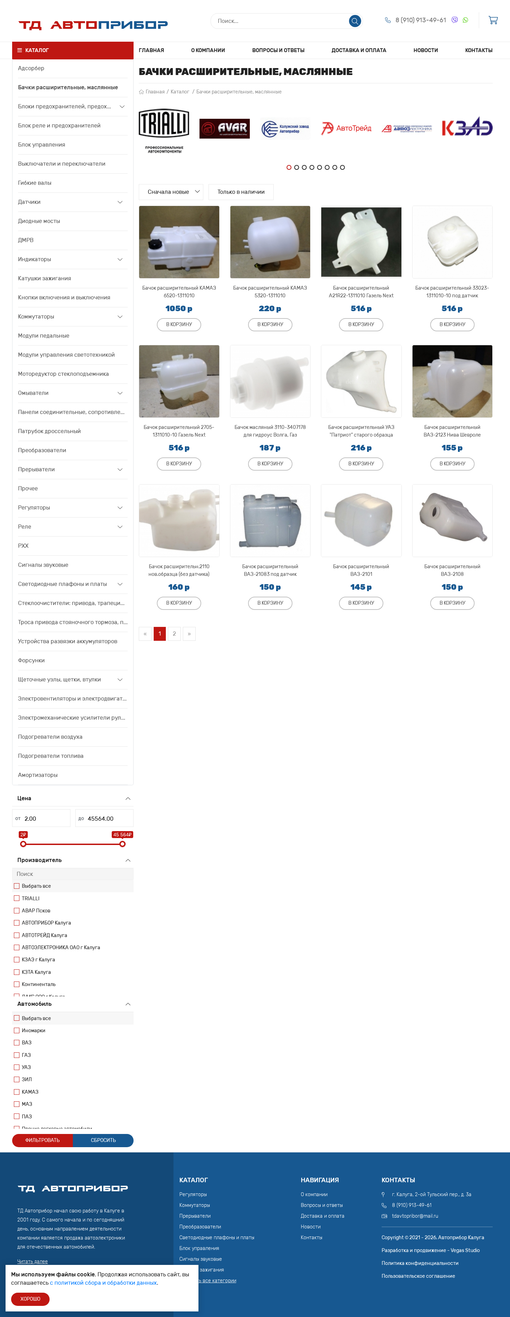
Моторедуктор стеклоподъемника (63, 374)
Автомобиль (34, 1004)
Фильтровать (42, 1140)
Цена (24, 798)
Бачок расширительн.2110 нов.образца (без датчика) (179, 570)
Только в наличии (241, 192)
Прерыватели (36, 469)
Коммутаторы (36, 316)
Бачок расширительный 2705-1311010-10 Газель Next (179, 431)
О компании (208, 50)
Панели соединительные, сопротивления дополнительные (73, 412)
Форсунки (31, 660)
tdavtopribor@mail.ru (415, 1216)
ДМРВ (26, 240)
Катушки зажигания (44, 278)
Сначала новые (168, 192)
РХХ (23, 545)
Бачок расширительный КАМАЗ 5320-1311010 (270, 292)
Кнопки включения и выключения (64, 297)
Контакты (479, 50)
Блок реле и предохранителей (59, 125)
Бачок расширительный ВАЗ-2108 (452, 570)
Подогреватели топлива (51, 756)
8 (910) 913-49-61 (421, 20)
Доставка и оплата (359, 50)
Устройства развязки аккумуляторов (67, 641)
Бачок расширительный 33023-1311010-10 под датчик (452, 292)
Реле (24, 526)
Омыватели (33, 393)
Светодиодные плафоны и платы (62, 584)
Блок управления (41, 144)
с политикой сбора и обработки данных (103, 1282)
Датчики (29, 202)
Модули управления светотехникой (66, 354)
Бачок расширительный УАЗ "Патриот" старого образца (361, 431)
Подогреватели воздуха (50, 737)
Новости (426, 50)
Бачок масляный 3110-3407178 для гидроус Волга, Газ (270, 431)
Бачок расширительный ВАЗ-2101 (361, 570)
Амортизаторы (38, 775)
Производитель (39, 860)
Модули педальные (43, 335)
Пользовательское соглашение (418, 1276)
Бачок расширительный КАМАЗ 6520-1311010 (179, 292)
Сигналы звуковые (43, 565)
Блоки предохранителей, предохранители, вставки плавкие (66, 106)
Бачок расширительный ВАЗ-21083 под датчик (270, 570)
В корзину (179, 325)
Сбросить (103, 1140)
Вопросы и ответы (278, 50)
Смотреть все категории (207, 1281)
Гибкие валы (34, 183)
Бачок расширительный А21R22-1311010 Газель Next (361, 292)
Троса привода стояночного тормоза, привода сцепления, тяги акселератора (73, 622)
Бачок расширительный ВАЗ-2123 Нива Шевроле (452, 431)
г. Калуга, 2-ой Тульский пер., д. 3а (431, 1195)
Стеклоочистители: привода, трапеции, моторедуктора (73, 603)
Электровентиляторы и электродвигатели (73, 698)
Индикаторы (34, 259)
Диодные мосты (39, 221)
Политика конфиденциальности (420, 1263)
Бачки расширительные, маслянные (68, 87)
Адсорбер (31, 68)
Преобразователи (42, 450)
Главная (151, 50)
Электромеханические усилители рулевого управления (73, 717)
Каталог (180, 92)
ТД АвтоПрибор (73, 1185)
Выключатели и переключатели (61, 163)
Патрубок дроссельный (49, 431)
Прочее (28, 488)
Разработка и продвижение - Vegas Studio (431, 1250)
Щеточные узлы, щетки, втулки (59, 679)
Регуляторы (34, 507)
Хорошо (30, 1299)
